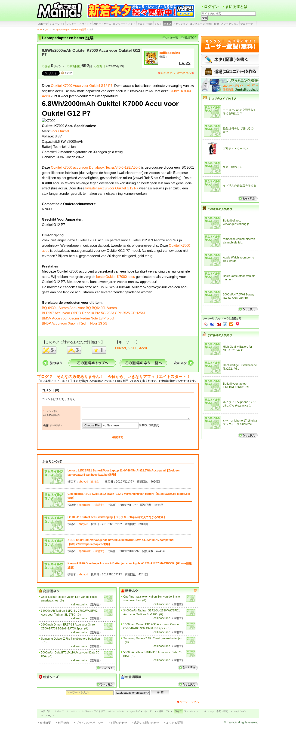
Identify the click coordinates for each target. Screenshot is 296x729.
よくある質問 (174, 722)
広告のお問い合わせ (146, 722)
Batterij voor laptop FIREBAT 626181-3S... (237, 385)
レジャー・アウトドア (79, 23)
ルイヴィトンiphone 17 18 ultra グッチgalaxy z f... (239, 404)
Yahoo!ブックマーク (206, 324)
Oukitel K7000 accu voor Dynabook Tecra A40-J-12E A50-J (95, 167)
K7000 (132, 348)
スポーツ (43, 23)
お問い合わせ (119, 722)
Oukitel (120, 348)
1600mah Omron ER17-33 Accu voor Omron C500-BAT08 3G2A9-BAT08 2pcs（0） (68, 626)
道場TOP (190, 37)
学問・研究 (213, 23)
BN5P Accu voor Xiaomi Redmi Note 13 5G (75, 323)
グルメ (158, 23)
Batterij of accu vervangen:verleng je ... (237, 222)
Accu (143, 348)
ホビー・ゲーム (102, 23)
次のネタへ (184, 73)
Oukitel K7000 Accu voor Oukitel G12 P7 (81, 86)
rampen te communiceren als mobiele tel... (239, 240)
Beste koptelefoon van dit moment (239, 277)
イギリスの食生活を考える (239, 185)
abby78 (83, 524)
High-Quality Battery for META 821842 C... (237, 348)
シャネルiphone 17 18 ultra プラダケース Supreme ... (240, 422)
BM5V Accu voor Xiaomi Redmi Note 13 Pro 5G (78, 318)
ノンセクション (230, 23)
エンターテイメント (124, 23)
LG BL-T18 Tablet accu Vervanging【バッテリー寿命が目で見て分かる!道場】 (117, 517)
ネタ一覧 (172, 37)
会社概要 (45, 722)
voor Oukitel (60, 131)
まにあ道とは (236, 7)
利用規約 (63, 722)
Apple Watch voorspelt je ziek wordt (238, 259)
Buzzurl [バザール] (219, 324)
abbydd (83, 574)
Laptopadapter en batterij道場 (70, 29)
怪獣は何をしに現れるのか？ (238, 130)
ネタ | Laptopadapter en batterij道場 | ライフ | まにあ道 (60, 10)
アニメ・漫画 (145, 23)
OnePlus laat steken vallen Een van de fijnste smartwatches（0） (69, 598)
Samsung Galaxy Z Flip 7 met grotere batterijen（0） (70, 640)
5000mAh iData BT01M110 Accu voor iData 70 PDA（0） (70, 654)
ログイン (211, 7)
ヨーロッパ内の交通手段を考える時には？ (239, 111)
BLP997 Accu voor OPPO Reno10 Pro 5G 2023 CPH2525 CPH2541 (93, 313)
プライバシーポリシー (90, 722)
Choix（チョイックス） (231, 324)
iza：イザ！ (237, 324)
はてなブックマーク (212, 324)
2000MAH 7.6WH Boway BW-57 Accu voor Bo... (238, 296)
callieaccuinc (169, 53)
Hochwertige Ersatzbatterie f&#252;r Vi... (240, 367)
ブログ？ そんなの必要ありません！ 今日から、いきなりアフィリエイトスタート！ (113, 376)
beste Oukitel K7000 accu (115, 277)
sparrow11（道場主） (92, 505)
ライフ (167, 23)
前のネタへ (168, 73)
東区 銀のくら (232, 167)
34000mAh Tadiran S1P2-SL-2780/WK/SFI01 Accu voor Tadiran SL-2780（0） (69, 612)
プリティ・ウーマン (235, 148)
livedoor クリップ (225, 324)
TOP (39, 29)
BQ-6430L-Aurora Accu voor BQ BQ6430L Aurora (79, 308)
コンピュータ (197, 23)
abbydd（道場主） (90, 481)
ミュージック (57, 23)
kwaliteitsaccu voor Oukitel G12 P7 (111, 188)
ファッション (180, 23)
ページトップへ (189, 702)
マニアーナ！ (248, 23)
